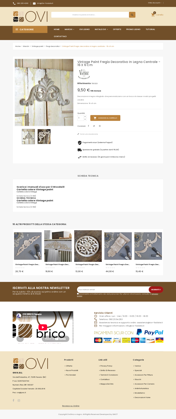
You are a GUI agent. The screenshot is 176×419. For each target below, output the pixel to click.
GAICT (115, 414)
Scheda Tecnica (88, 175)
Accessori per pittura (144, 375)
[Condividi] (88, 126)
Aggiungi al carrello (105, 118)
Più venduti (71, 375)
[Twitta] (94, 126)
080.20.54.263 (116, 319)
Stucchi (138, 379)
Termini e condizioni (109, 375)
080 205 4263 (22, 3)
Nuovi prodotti (72, 370)
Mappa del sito (107, 384)
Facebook (14, 400)
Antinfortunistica (142, 388)
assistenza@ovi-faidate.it (150, 322)
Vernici (138, 366)
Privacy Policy (106, 366)
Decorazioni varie (142, 397)
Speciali (138, 370)
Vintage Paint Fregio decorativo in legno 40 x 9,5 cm (57, 264)
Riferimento (84, 83)
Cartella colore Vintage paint (35, 189)
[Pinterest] (100, 126)
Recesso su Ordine (70, 406)
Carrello (157, 14)
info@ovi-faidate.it (45, 3)
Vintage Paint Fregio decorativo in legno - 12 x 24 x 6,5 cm (118, 264)
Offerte (69, 366)
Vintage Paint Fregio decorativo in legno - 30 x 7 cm (27, 264)
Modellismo (140, 393)
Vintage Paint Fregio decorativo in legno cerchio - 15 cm (88, 264)
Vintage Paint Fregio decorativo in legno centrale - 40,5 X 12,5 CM (148, 264)
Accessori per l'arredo (144, 384)
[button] (157, 15)
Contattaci (105, 379)
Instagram (19, 400)
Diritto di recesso (108, 370)
